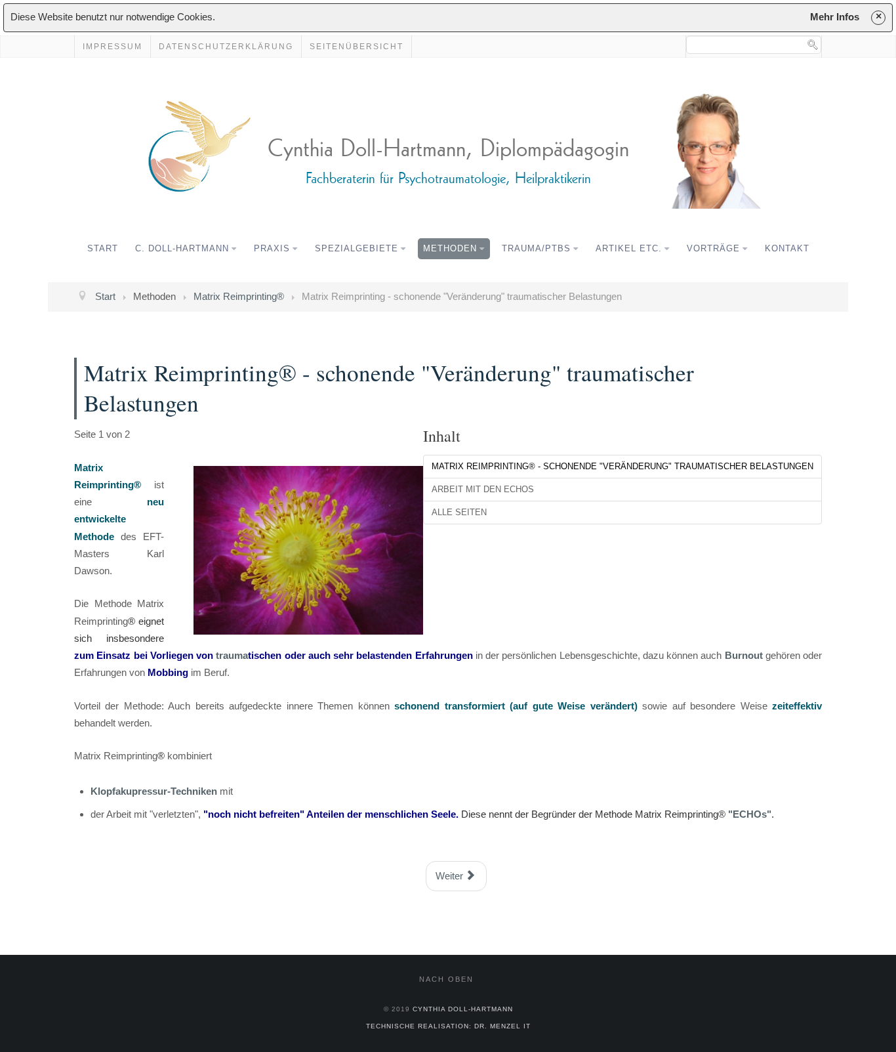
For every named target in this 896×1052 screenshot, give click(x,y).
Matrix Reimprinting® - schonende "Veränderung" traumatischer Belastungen (622, 466)
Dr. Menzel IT (502, 1026)
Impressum (112, 46)
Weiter (451, 875)
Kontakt (787, 248)
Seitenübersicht (356, 46)
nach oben (446, 979)
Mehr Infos (834, 16)
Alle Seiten (459, 512)
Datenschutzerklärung (226, 46)
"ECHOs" (749, 814)
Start (102, 248)
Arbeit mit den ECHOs (483, 489)
